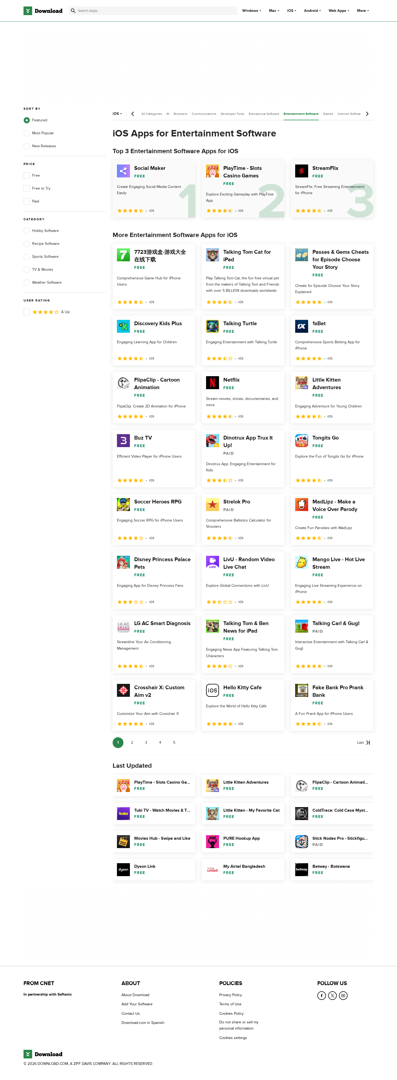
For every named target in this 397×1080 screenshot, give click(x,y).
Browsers (180, 114)
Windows (250, 11)
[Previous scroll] (132, 113)
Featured (39, 120)
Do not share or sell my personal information (238, 1025)
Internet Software (350, 114)
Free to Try (41, 188)
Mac (272, 11)
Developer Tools (232, 114)
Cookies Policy (231, 1013)
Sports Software (45, 256)
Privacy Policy (230, 995)
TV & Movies (42, 269)
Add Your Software (137, 1004)
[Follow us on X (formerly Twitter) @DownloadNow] (332, 995)
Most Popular (43, 133)
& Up (65, 312)
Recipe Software (45, 243)
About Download (135, 995)
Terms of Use (230, 1004)
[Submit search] (73, 10)
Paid (35, 201)
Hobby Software (45, 230)
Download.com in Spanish (143, 1023)
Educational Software (264, 114)
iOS (290, 11)
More (361, 10)
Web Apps (337, 11)
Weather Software (47, 282)
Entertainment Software (301, 114)
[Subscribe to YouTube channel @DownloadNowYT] (343, 995)
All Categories (152, 114)
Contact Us (131, 1013)
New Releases (44, 146)
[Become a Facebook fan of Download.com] (321, 995)
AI (167, 114)
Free (36, 175)
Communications (204, 114)
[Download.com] (42, 10)
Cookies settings (233, 1038)
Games (328, 114)
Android (311, 11)
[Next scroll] (367, 113)
